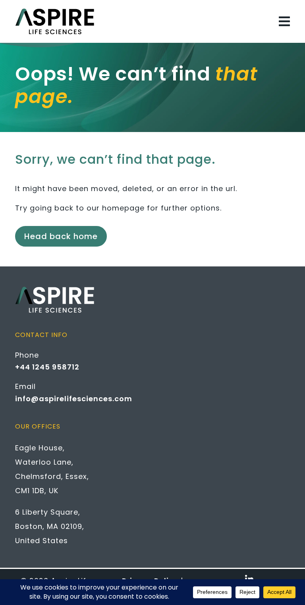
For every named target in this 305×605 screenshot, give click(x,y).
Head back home (61, 236)
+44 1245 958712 (47, 367)
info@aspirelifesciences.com (73, 399)
